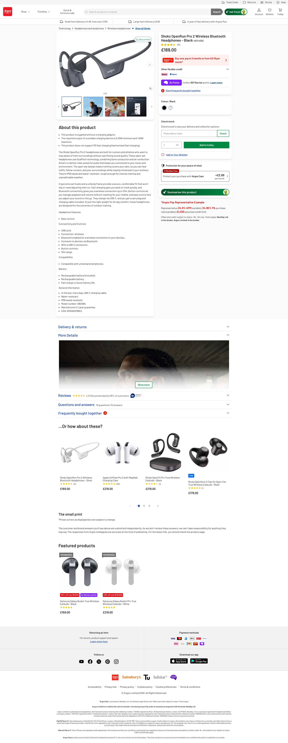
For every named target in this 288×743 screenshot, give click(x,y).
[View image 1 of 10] (71, 106)
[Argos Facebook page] (90, 661)
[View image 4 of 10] (136, 107)
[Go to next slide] (150, 64)
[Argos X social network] (98, 661)
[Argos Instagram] (116, 661)
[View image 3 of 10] (115, 107)
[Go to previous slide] (60, 64)
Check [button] (223, 133)
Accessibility (94, 686)
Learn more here (99, 641)
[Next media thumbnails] (152, 106)
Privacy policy (127, 686)
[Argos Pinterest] (107, 661)
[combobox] (147, 12)
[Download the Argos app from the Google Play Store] (199, 662)
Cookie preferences (166, 686)
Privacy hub (111, 686)
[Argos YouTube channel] (81, 661)
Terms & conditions (190, 686)
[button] (143, 39)
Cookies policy (144, 686)
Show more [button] (144, 384)
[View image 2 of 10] (93, 107)
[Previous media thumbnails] (58, 106)
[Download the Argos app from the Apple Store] (179, 662)
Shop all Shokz (142, 28)
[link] (195, 89)
